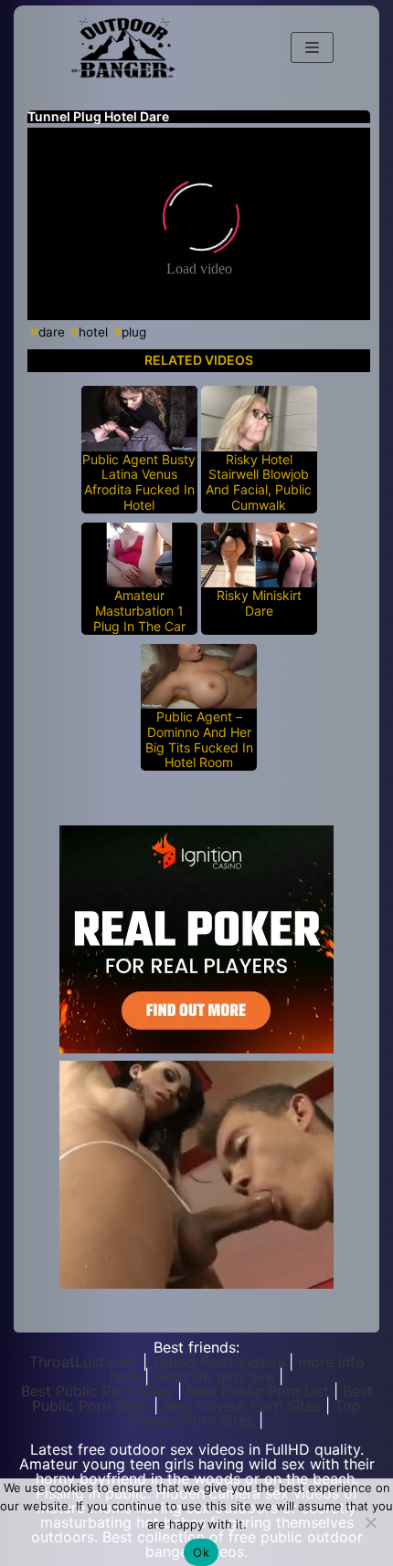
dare (51, 332)
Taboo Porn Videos (218, 1362)
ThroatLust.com (83, 1362)
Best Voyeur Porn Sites (242, 1405)
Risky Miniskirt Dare (259, 603)
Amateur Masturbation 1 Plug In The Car (139, 611)
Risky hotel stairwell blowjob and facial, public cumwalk (259, 482)
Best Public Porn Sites (97, 1391)
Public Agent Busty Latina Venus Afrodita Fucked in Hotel (139, 482)
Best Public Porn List (257, 1391)
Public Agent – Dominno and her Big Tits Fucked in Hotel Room (199, 740)
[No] (370, 1522)
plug (134, 332)
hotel (93, 332)
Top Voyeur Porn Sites (246, 1412)
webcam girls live (214, 1376)
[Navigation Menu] (312, 47)
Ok (201, 1552)
